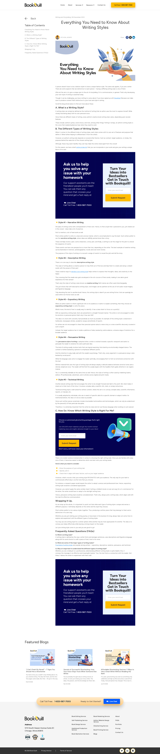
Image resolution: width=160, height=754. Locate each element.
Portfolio (118, 724)
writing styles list (81, 147)
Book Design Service (79, 724)
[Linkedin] (133, 37)
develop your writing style (79, 272)
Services (78, 5)
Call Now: (123, 5)
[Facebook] (127, 37)
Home (62, 5)
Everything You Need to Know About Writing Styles (37, 31)
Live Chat (71, 202)
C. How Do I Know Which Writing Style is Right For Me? (36, 45)
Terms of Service (66, 750)
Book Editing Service (79, 716)
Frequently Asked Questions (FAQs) (36, 53)
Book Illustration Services (80, 734)
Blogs (95, 734)
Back (33, 18)
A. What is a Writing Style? (33, 35)
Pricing (117, 728)
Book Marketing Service (102, 716)
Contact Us (101, 5)
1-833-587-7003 (77, 205)
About (70, 5)
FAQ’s (117, 720)
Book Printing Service (101, 730)
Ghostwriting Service (101, 726)
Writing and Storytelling (63, 17)
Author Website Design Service (101, 721)
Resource (89, 5)
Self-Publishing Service (79, 720)
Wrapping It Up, (30, 49)
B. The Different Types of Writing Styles (35, 39)
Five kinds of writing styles (64, 545)
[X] (130, 37)
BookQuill (117, 98)
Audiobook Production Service (79, 729)
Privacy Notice (46, 750)
